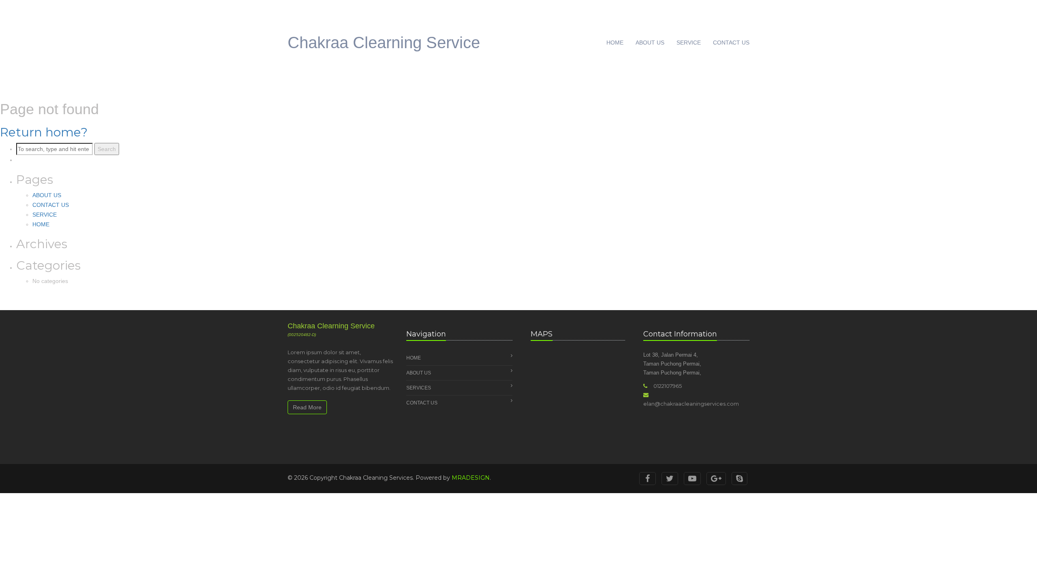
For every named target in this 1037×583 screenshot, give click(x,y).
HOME (614, 42)
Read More (307, 407)
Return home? (43, 132)
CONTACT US (731, 42)
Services (418, 388)
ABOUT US (650, 42)
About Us (418, 373)
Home (413, 358)
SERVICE (688, 42)
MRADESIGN (471, 477)
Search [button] (107, 149)
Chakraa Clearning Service (384, 42)
